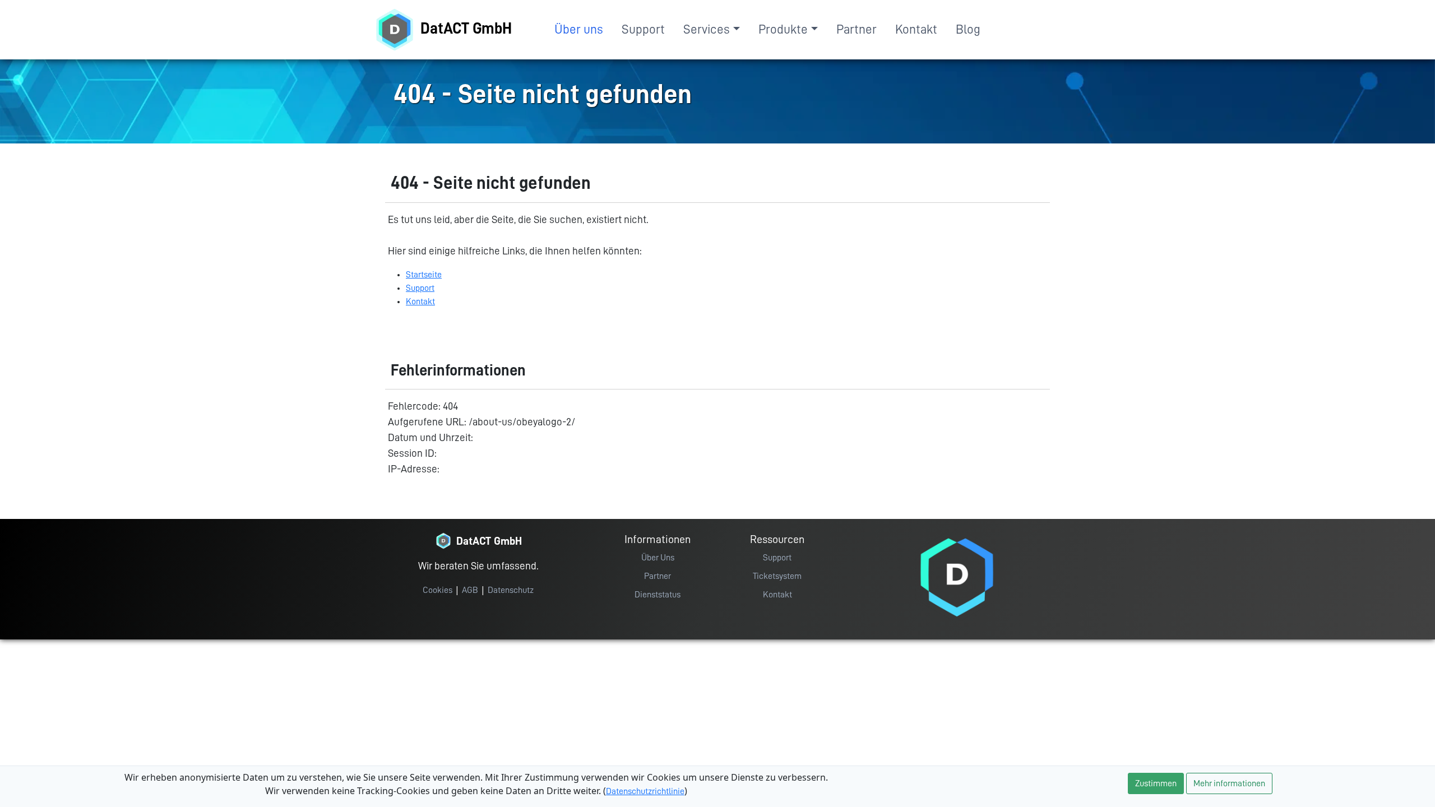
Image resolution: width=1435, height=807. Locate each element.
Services (706, 29)
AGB (470, 590)
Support (643, 29)
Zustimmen (1156, 783)
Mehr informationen (1229, 783)
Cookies (437, 590)
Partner (856, 29)
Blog (968, 29)
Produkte (783, 29)
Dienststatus (658, 594)
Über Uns (657, 557)
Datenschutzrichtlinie (645, 791)
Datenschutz (511, 590)
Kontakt (916, 29)
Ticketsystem (777, 576)
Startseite (424, 274)
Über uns (578, 29)
